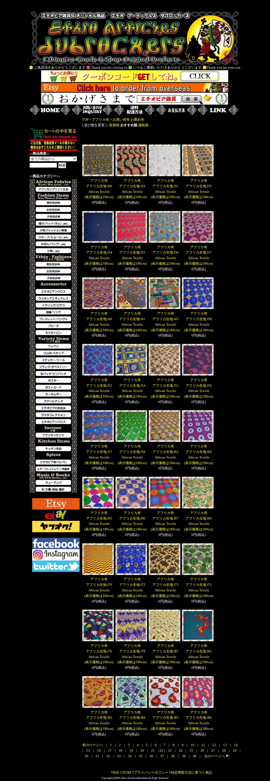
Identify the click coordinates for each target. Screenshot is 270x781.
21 (153, 750)
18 (121, 750)
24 (181, 750)
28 (224, 750)
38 (173, 756)
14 (236, 745)
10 (193, 745)
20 (142, 750)
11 (203, 745)
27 (213, 750)
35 (141, 756)
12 (214, 745)
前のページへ (92, 745)
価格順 (143, 125)
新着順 (114, 125)
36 (152, 756)
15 (88, 750)
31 (97, 756)
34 (130, 756)
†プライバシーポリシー (150, 772)
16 (99, 750)
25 (192, 750)
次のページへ (214, 756)
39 (184, 756)
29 (235, 750)
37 (162, 756)
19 (131, 750)
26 (202, 750)
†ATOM (125, 772)
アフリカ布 (100, 119)
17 (110, 750)
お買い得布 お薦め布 (128, 119)
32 (108, 756)
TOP (85, 119)
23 (170, 750)
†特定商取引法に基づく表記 (190, 772)
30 (87, 756)
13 (225, 745)
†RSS (115, 772)
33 (119, 756)
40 (195, 756)
